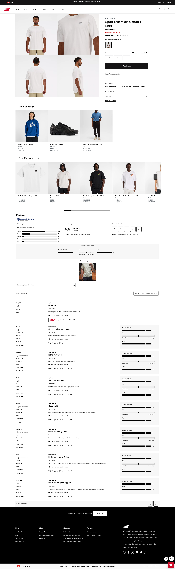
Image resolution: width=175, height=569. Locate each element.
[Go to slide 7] (106, 210)
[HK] (7, 2)
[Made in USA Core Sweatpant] (96, 126)
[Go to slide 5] (93, 210)
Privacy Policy (63, 566)
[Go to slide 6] (100, 210)
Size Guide (144, 53)
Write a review (124, 35)
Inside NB (66, 532)
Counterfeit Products (94, 535)
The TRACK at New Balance (73, 538)
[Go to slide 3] (88, 4)
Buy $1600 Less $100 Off (113, 32)
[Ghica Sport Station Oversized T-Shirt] (129, 178)
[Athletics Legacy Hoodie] (31, 126)
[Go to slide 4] (89, 4)
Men (106, 18)
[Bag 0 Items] (168, 9)
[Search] (159, 9)
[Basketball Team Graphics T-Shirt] (31, 178)
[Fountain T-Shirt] (64, 178)
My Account (91, 532)
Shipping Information (46, 535)
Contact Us (19, 532)
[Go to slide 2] (87, 4)
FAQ (16, 535)
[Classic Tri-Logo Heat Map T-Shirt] (96, 178)
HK (26, 566)
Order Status (43, 532)
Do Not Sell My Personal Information (103, 566)
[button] (164, 9)
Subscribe (100, 513)
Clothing (112, 18)
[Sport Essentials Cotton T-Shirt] (36, 34)
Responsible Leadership (71, 535)
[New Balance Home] (8, 9)
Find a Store (19, 542)
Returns (42, 538)
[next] (155, 177)
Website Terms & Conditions (80, 566)
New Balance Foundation (72, 542)
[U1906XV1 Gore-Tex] (64, 126)
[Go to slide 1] (85, 4)
